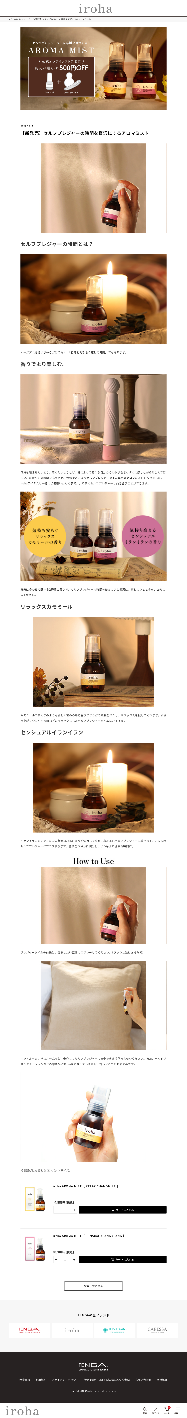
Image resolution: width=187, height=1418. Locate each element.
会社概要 (162, 1379)
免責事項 (24, 1379)
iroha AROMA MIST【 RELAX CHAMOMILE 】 (86, 1186)
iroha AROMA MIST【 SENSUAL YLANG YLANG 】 (89, 1236)
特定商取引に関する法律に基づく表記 (107, 1379)
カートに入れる (124, 1210)
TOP (8, 19)
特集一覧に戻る (93, 1286)
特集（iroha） (21, 19)
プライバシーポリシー (65, 1379)
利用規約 (41, 1379)
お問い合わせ (143, 1379)
